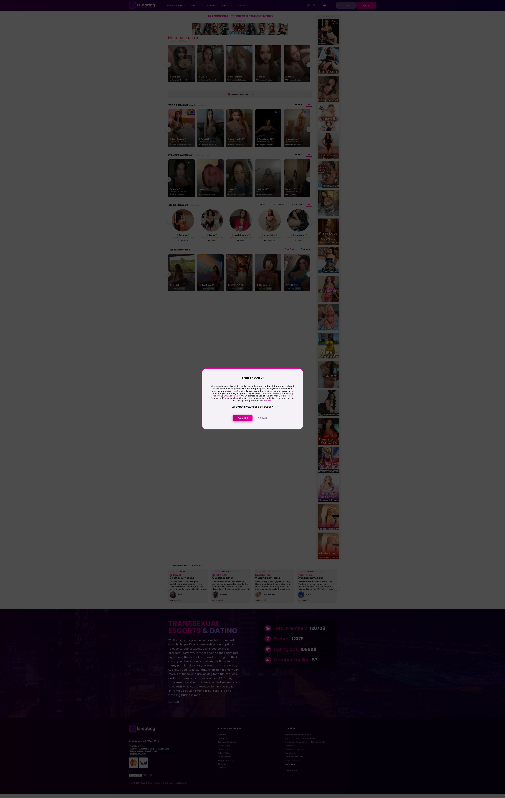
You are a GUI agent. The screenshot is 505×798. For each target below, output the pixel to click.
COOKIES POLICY (232, 396)
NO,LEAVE (262, 418)
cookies (268, 400)
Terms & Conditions (271, 393)
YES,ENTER (243, 418)
